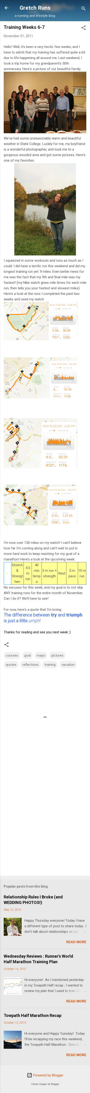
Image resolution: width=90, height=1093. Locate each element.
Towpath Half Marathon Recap (32, 1015)
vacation (68, 665)
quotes (11, 665)
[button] (83, 28)
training (50, 665)
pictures (57, 655)
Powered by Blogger (47, 1075)
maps (41, 655)
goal (27, 655)
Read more (76, 942)
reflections (30, 665)
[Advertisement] (45, 823)
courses (12, 655)
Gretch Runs (35, 8)
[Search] (83, 9)
